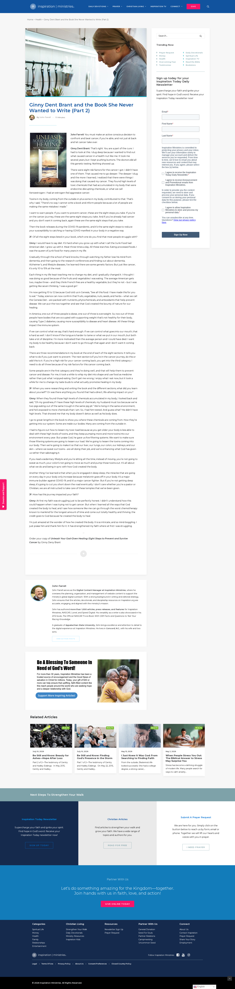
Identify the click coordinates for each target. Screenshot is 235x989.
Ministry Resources (75, 936)
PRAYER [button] (116, 6)
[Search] (180, 36)
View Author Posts (65, 639)
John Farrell (45, 117)
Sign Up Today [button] (39, 845)
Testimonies (165, 65)
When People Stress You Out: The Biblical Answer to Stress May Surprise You (184, 758)
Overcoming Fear (167, 62)
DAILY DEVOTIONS (97, 6)
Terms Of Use (47, 964)
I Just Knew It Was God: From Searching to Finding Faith (139, 757)
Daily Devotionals (194, 53)
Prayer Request (166, 53)
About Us (184, 929)
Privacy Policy (64, 964)
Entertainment (39, 946)
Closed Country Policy (121, 964)
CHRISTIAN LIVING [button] (135, 6)
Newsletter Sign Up (114, 929)
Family (35, 939)
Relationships (38, 943)
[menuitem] (98, 6)
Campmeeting (145, 939)
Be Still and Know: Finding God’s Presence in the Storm (94, 757)
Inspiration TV (192, 59)
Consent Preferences (97, 964)
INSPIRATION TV (158, 6)
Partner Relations (146, 936)
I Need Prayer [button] (196, 847)
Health (38, 19)
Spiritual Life (192, 56)
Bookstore (191, 65)
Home (30, 19)
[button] (192, 6)
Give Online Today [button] (117, 904)
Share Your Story (187, 939)
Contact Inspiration (188, 933)
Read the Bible (193, 62)
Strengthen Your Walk (76, 929)
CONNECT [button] (175, 6)
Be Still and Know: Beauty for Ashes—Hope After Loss (51, 757)
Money (162, 56)
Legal (34, 964)
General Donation (146, 929)
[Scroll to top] (229, 978)
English (201, 986)
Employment (186, 943)
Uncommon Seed (146, 943)
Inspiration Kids (73, 939)
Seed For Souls (145, 933)
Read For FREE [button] (117, 845)
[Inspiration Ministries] (52, 6)
